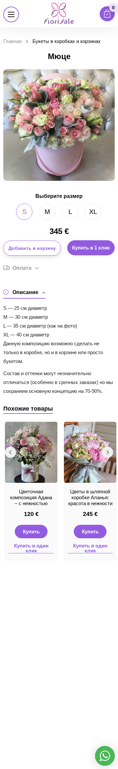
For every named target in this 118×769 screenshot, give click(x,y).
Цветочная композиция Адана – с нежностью (31, 497)
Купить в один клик (31, 548)
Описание (25, 292)
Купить (31, 531)
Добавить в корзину (32, 248)
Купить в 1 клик (91, 247)
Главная (12, 41)
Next (107, 452)
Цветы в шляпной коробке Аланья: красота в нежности (90, 497)
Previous (10, 452)
